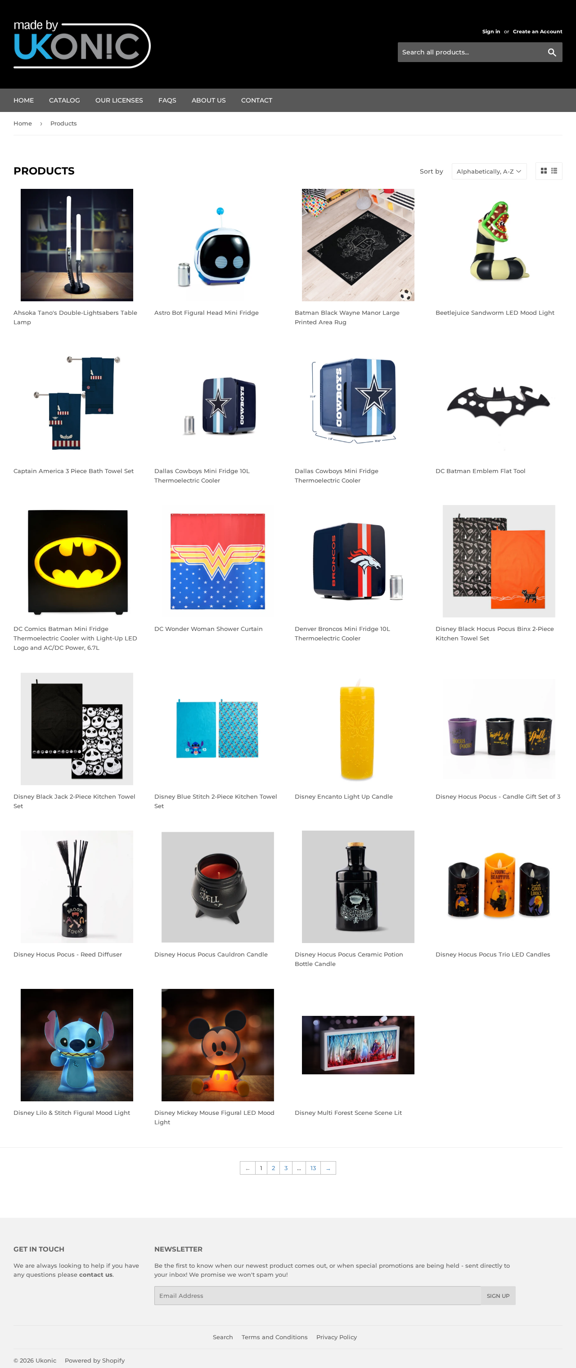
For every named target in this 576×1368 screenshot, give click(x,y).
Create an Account (537, 31)
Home (24, 100)
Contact (256, 100)
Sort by (431, 171)
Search (223, 1337)
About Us (209, 100)
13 (313, 1167)
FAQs (167, 100)
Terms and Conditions (275, 1337)
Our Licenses (119, 100)
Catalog (64, 100)
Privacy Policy (336, 1337)
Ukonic (46, 1360)
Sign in (491, 31)
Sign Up (498, 1295)
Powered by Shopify (95, 1360)
